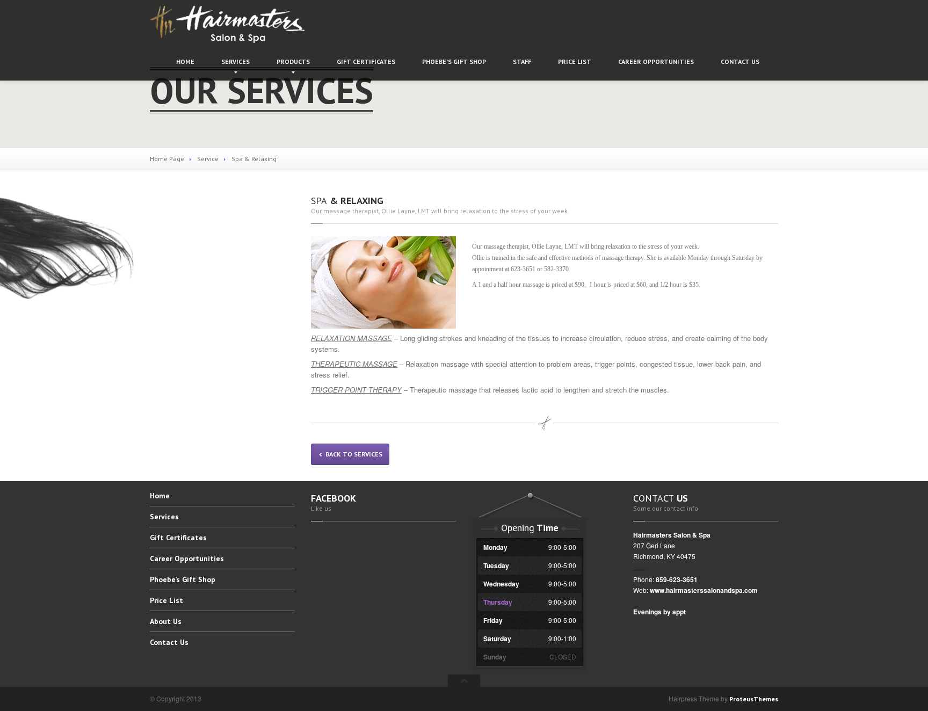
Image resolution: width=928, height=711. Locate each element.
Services (235, 61)
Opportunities (656, 61)
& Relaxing (347, 200)
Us (740, 61)
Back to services (353, 454)
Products (293, 61)
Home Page (167, 159)
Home (185, 61)
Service (208, 159)
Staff (522, 61)
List (574, 61)
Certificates (366, 61)
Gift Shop (454, 61)
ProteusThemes (753, 699)
